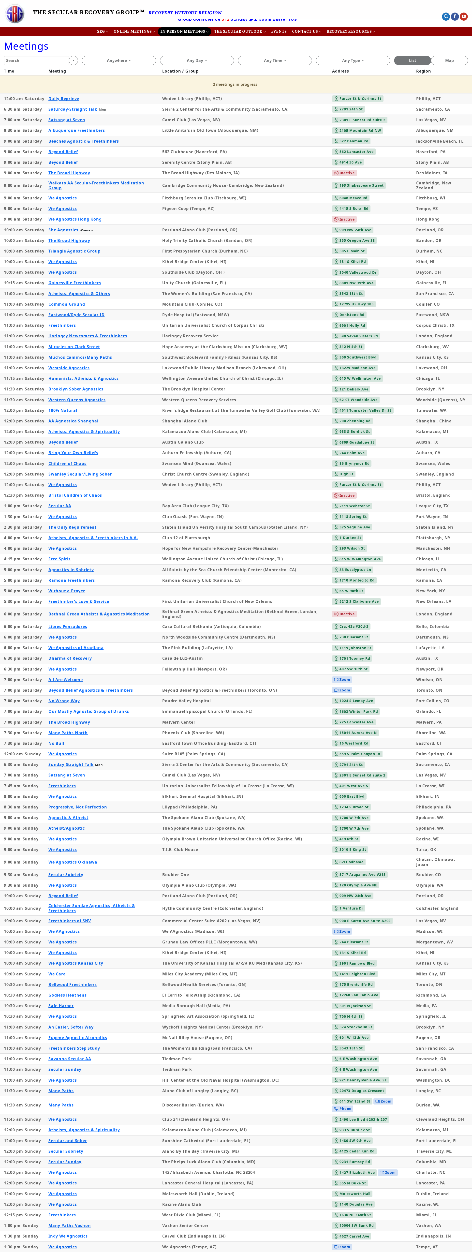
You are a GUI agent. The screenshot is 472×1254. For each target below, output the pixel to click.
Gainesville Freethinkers (74, 282)
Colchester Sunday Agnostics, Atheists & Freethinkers (91, 908)
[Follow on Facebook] (455, 17)
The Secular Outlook (238, 31)
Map (449, 60)
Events (279, 31)
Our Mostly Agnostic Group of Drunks (88, 711)
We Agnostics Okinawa (72, 862)
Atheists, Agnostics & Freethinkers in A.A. (93, 537)
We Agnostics (62, 198)
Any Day (195, 60)
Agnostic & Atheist (68, 817)
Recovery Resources (349, 31)
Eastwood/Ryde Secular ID (76, 314)
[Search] (73, 60)
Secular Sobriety (65, 874)
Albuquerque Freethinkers (76, 130)
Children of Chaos (67, 463)
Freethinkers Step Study (74, 1048)
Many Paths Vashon (69, 1225)
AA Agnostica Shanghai (73, 421)
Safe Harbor (61, 1005)
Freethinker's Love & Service (78, 601)
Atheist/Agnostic (66, 828)
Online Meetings (133, 31)
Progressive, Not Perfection (77, 807)
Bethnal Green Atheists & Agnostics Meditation (99, 614)
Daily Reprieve (63, 98)
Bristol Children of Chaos (75, 495)
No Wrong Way (64, 700)
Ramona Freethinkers (71, 580)
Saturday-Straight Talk (72, 109)
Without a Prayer (66, 591)
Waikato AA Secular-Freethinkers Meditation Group (96, 185)
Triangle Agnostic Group (74, 251)
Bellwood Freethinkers (72, 984)
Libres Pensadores (67, 626)
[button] (446, 17)
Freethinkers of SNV (69, 921)
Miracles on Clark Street (74, 346)
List (412, 60)
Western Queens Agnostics (76, 400)
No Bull (56, 743)
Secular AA (59, 505)
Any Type (351, 60)
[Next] (427, 26)
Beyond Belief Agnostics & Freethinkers (90, 690)
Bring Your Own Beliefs (73, 452)
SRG (101, 31)
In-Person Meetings (182, 31)
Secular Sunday (64, 1069)
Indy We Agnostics (68, 1236)
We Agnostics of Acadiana (75, 647)
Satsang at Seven (66, 119)
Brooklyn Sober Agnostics (75, 389)
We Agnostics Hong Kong (75, 219)
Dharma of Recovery (70, 658)
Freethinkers (62, 325)
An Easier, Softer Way (71, 1027)
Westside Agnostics (69, 368)
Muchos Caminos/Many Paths (80, 357)
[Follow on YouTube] (464, 17)
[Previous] (47, 26)
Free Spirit (59, 559)
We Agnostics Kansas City (75, 963)
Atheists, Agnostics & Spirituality (84, 431)
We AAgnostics (64, 931)
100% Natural (62, 410)
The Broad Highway (69, 173)
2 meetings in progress (235, 84)
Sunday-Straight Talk (71, 764)
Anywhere (117, 60)
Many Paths (61, 1090)
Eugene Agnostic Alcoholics (77, 1037)
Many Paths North (68, 732)
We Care (57, 974)
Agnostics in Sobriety (71, 569)
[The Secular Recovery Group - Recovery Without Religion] (15, 13)
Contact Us (305, 31)
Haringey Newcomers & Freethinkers (87, 336)
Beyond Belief (63, 151)
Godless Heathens (67, 995)
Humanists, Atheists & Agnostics (83, 378)
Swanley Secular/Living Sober (80, 474)
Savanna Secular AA (69, 1058)
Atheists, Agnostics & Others (79, 293)
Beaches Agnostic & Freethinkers (83, 141)
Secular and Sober (67, 1140)
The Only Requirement (72, 527)
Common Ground (66, 304)
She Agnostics (63, 230)
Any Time (273, 60)
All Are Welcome (65, 679)
